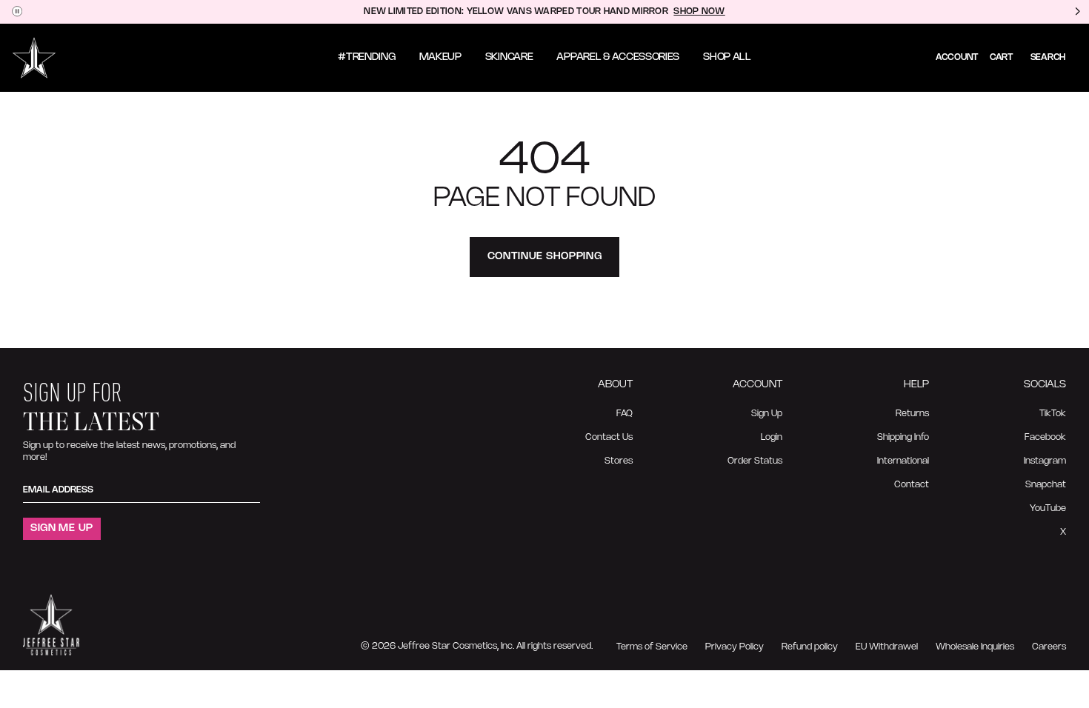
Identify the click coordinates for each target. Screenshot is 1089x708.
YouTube (1048, 508)
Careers (1049, 647)
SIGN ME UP (61, 528)
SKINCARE (509, 57)
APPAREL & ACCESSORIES (617, 57)
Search (1047, 57)
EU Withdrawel (887, 647)
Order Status (754, 461)
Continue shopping (544, 256)
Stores (619, 461)
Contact (911, 485)
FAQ (624, 414)
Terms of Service (651, 647)
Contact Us (609, 437)
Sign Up (766, 414)
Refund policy (810, 647)
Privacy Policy (734, 647)
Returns (912, 414)
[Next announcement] (1077, 12)
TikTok (1052, 414)
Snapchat (1045, 485)
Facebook (1045, 437)
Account (957, 57)
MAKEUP (440, 57)
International (903, 461)
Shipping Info (903, 437)
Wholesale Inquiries (975, 647)
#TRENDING (366, 57)
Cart (1001, 57)
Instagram (1045, 461)
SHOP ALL (727, 57)
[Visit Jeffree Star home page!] (34, 58)
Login (771, 437)
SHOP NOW (699, 11)
